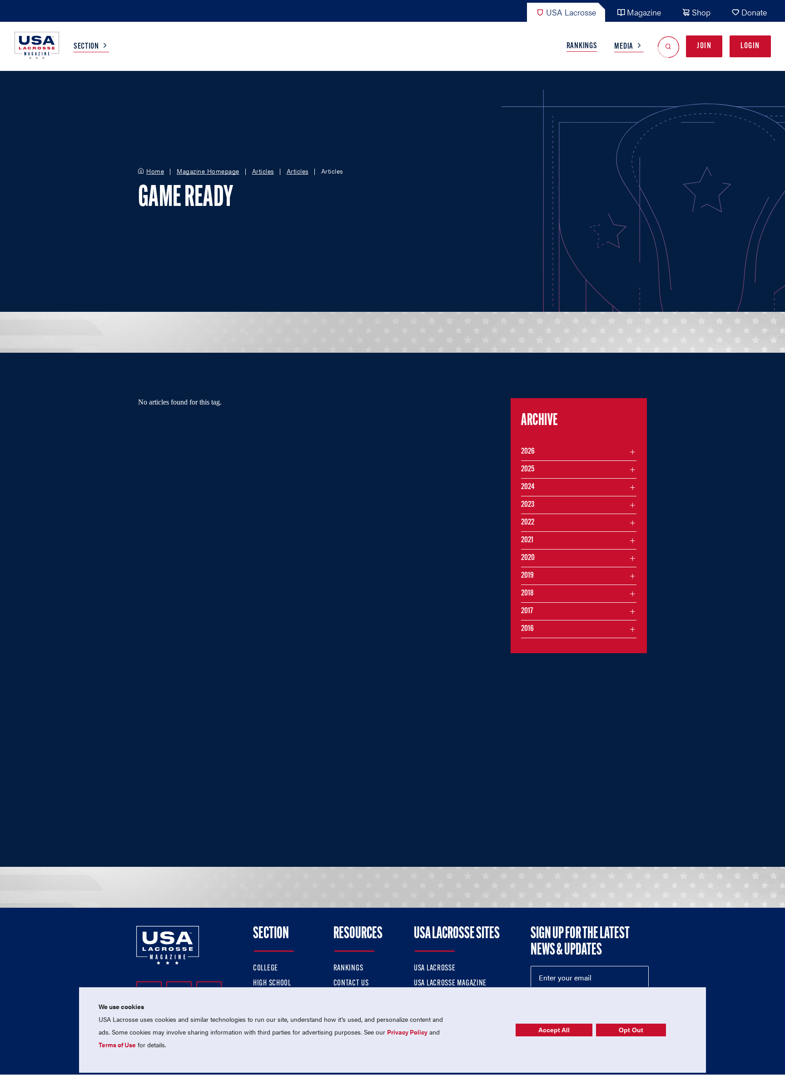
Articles (263, 171)
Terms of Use (117, 1044)
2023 (527, 505)
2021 (527, 540)
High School (272, 984)
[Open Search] (668, 46)
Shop (701, 12)
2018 (527, 594)
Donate (754, 12)
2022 (527, 523)
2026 (528, 452)
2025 (527, 469)
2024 (528, 487)
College (265, 969)
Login (750, 46)
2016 (527, 629)
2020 (528, 558)
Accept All (554, 1030)
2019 (527, 576)
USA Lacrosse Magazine (450, 984)
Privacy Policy (407, 1031)
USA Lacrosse (571, 12)
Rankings (581, 46)
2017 (527, 611)
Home (155, 171)
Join (704, 46)
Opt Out (631, 1030)
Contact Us (351, 984)
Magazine (644, 12)
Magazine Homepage (208, 171)
